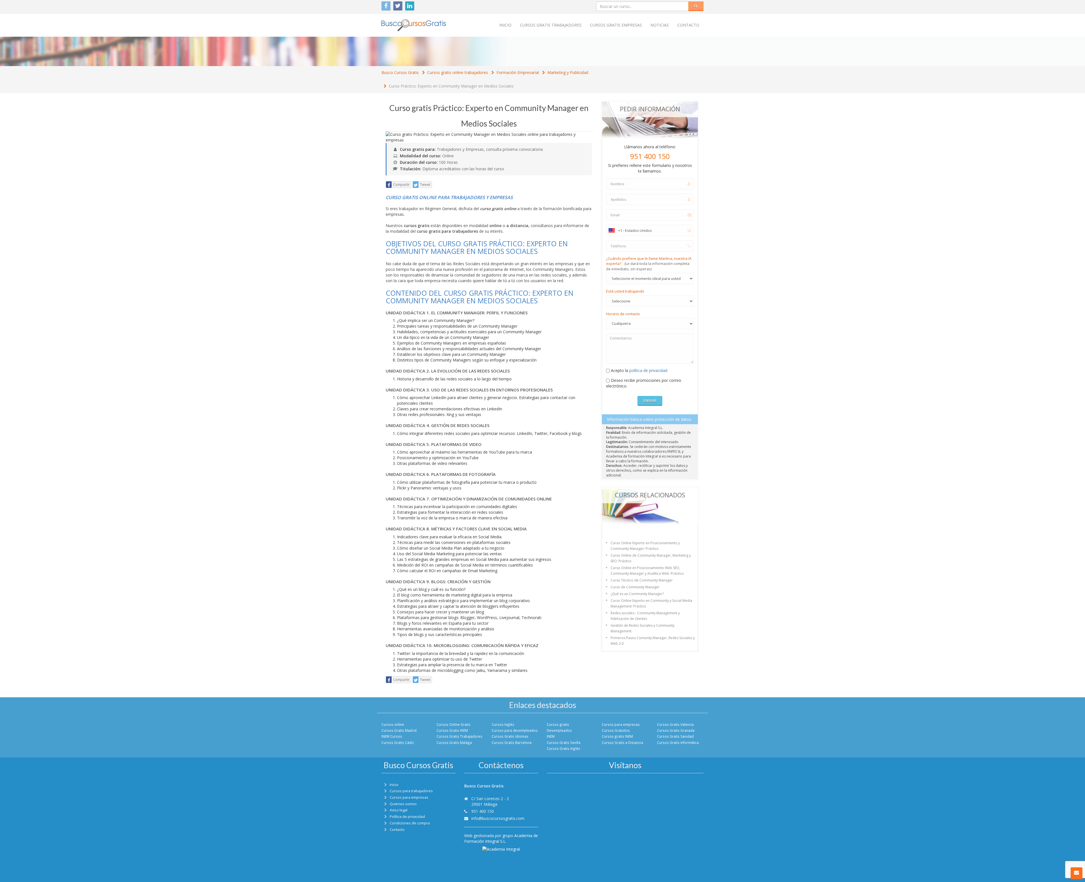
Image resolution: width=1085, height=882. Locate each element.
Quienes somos (403, 804)
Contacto (688, 25)
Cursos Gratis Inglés (563, 748)
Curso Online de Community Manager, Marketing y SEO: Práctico (651, 558)
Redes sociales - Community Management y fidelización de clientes (645, 616)
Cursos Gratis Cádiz (397, 742)
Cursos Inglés (503, 724)
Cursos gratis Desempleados (559, 727)
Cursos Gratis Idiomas (510, 736)
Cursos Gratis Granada (676, 730)
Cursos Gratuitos (616, 730)
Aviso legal (398, 810)
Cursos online (392, 724)
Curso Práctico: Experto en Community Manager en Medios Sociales (451, 86)
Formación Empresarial (517, 72)
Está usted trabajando (625, 291)
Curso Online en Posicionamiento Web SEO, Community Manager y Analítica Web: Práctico (647, 570)
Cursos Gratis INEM (452, 730)
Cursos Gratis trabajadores (550, 25)
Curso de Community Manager (635, 587)
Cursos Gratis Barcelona (511, 742)
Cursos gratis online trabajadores (457, 72)
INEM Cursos (391, 736)
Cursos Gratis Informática (678, 742)
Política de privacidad (407, 816)
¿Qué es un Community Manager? (637, 593)
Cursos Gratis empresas (616, 25)
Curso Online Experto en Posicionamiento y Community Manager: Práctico (645, 546)
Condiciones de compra (410, 823)
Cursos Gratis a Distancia (622, 742)
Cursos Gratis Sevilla (563, 742)
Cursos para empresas (621, 724)
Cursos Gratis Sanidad (675, 736)
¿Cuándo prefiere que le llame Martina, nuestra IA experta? (648, 263)
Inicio (505, 25)
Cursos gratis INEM (617, 736)
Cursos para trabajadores (411, 791)
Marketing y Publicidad (567, 72)
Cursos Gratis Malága (454, 742)
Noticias (659, 25)
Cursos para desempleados (515, 730)
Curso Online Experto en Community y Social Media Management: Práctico (651, 603)
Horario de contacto (623, 313)
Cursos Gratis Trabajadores (459, 736)
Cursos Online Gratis (453, 724)
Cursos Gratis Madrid (398, 730)
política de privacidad (648, 370)
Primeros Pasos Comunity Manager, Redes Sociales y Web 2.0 (653, 640)
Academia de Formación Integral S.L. (501, 838)
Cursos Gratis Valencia (675, 724)
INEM (551, 736)
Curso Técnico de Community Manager (642, 580)
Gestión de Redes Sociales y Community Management (642, 628)
